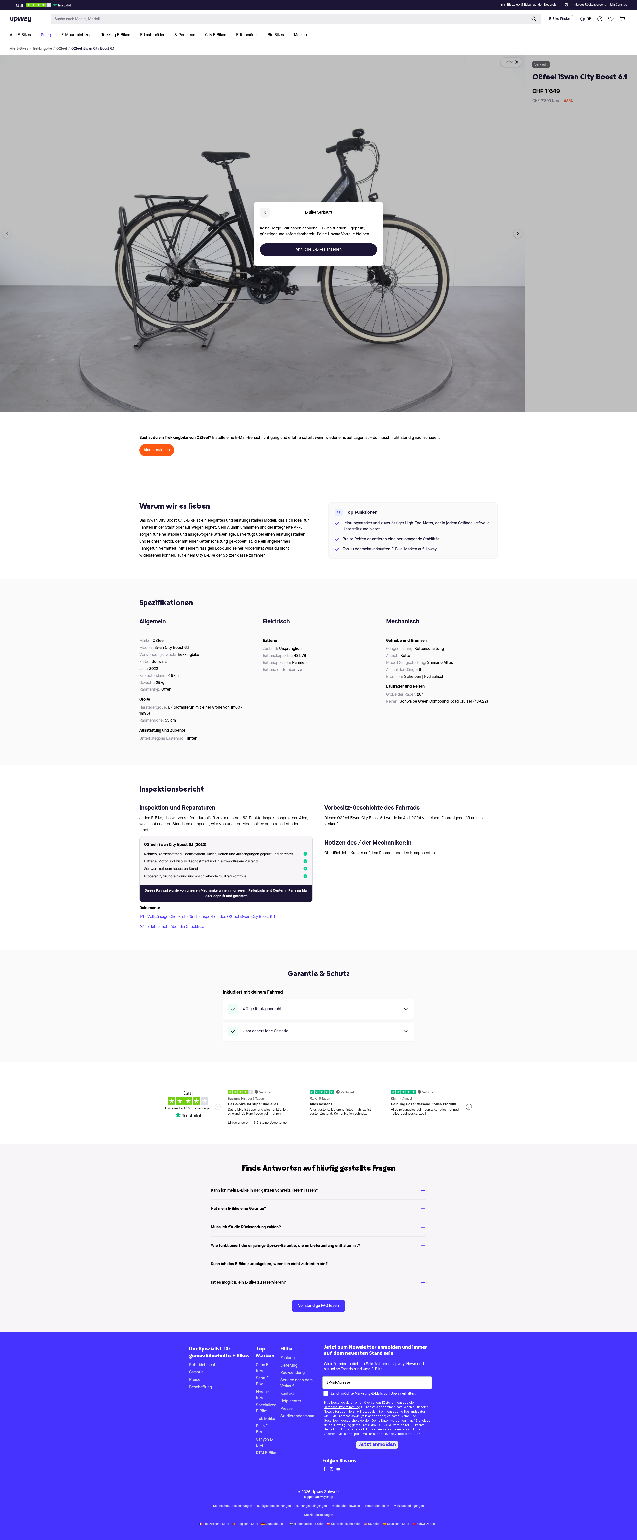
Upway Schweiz (325, 1492)
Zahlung (287, 1358)
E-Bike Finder (559, 19)
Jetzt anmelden (377, 1444)
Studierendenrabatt (297, 1416)
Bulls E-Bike (262, 1429)
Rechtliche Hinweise (346, 1506)
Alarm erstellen (157, 450)
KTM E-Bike (266, 1453)
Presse (286, 1409)
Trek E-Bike (265, 1419)
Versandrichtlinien (377, 1506)
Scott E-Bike (263, 1381)
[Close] (322, 3)
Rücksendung (292, 1373)
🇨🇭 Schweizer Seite (425, 1524)
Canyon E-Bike (265, 1443)
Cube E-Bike (263, 1368)
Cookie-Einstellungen (318, 1515)
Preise (194, 1380)
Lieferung (288, 1366)
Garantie (196, 1372)
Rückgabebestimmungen (274, 1506)
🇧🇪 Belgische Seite (245, 1524)
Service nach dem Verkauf (296, 1383)
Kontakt (287, 1394)
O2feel (61, 48)
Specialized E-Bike (266, 1408)
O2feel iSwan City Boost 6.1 (92, 48)
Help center (290, 1401)
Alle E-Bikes (19, 48)
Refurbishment (202, 1365)
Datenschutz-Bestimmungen (232, 1506)
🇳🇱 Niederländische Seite (306, 1524)
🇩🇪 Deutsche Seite (273, 1524)
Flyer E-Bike (262, 1395)
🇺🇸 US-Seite (372, 1524)
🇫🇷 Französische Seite (214, 1524)
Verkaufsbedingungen (409, 1506)
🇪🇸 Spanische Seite (396, 1524)
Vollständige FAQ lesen (318, 1306)
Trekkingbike (42, 48)
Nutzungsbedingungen (311, 1506)
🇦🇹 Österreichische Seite (344, 1524)
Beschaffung (200, 1387)
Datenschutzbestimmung (342, 1407)
